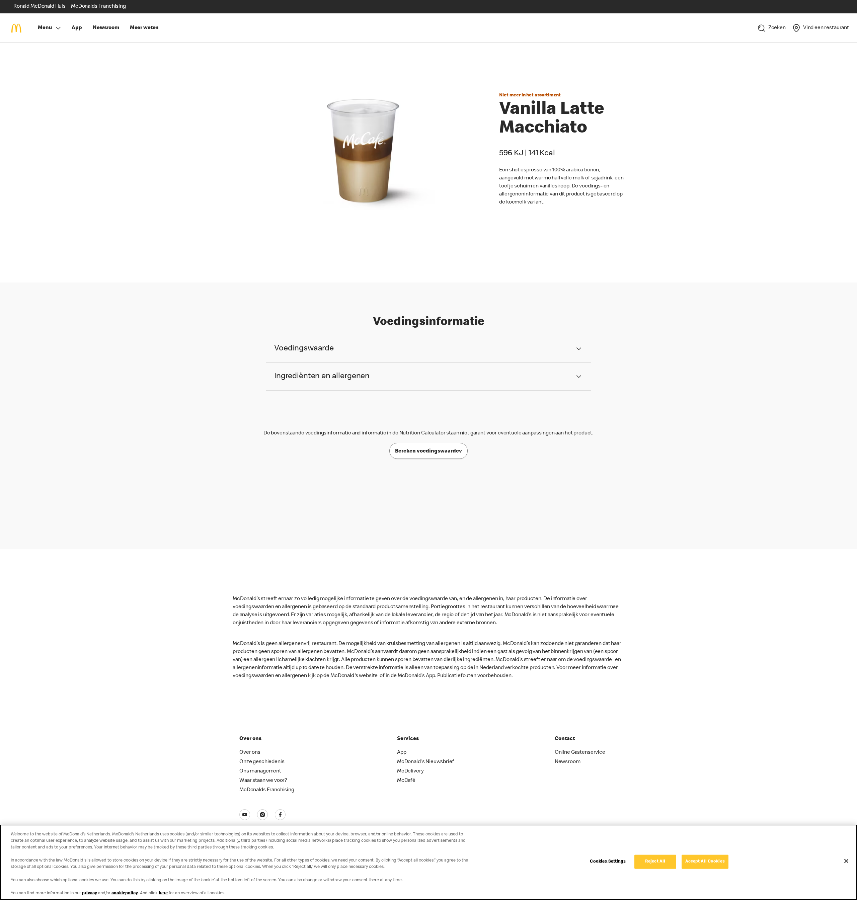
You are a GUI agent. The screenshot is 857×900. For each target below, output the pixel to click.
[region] (428, 862)
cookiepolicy (124, 893)
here (163, 893)
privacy (89, 893)
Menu (45, 28)
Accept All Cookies (705, 862)
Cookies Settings (608, 862)
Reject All (655, 862)
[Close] (846, 861)
